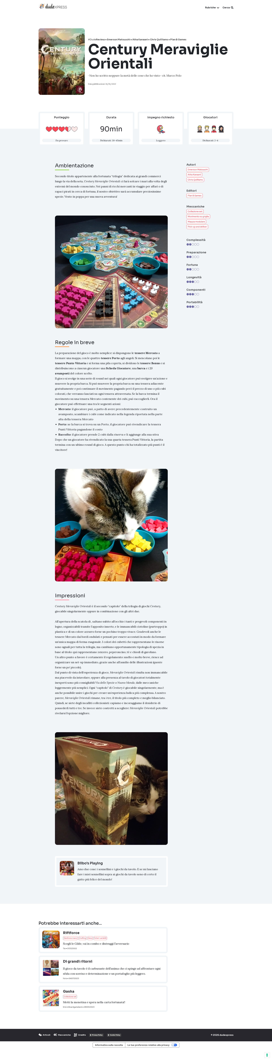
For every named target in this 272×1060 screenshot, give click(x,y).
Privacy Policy (97, 1035)
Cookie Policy (115, 1035)
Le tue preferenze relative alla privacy (148, 1045)
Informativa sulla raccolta (109, 1045)
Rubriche (210, 7)
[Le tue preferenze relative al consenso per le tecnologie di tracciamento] (267, 1055)
